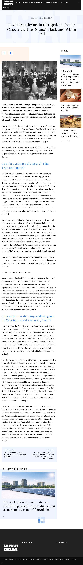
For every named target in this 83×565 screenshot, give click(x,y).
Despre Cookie (8, 559)
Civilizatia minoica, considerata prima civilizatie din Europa (70, 133)
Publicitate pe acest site (62, 559)
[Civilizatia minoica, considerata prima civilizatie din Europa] (70, 121)
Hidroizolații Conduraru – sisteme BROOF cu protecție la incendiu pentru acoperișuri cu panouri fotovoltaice (29, 505)
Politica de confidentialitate (44, 559)
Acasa (18, 2)
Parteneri (18, 559)
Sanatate (56, 2)
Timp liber (5, 8)
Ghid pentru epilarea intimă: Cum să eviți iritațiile (70, 108)
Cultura (25, 2)
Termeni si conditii (28, 559)
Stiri (65, 2)
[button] (78, 3)
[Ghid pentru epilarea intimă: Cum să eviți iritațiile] (70, 95)
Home (34, 18)
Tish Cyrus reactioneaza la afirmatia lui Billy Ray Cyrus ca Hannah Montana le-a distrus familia (43, 455)
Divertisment (36, 2)
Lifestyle (47, 2)
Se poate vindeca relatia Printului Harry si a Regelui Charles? (15, 454)
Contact (74, 559)
